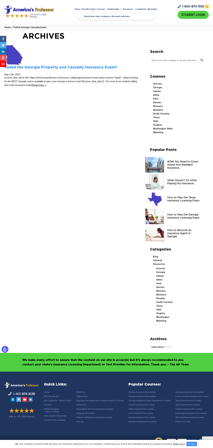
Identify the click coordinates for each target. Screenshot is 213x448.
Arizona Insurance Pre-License (142, 392)
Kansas (157, 102)
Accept (192, 443)
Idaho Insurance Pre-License (141, 409)
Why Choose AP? (51, 396)
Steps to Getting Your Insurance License (94, 417)
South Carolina (161, 113)
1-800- (193, 6)
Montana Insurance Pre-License (189, 392)
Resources (128, 9)
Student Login (193, 15)
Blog (155, 256)
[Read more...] (38, 85)
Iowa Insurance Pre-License (140, 413)
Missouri (158, 106)
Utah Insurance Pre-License (187, 405)
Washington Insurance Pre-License (190, 413)
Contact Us (141, 9)
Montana (158, 109)
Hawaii (157, 91)
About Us (80, 392)
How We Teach (88, 9)
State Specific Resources (55, 416)
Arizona (157, 83)
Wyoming (158, 132)
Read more (179, 443)
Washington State (163, 128)
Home (77, 9)
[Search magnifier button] (81, 16)
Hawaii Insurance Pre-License (141, 405)
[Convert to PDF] (3, 58)
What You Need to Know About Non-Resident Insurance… (182, 165)
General (157, 260)
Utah (155, 121)
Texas (156, 117)
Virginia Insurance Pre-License (188, 409)
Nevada (160, 298)
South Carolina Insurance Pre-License (192, 396)
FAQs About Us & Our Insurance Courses (94, 409)
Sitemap (80, 421)
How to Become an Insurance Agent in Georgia (179, 233)
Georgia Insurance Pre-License (142, 396)
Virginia (157, 124)
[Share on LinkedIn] (3, 51)
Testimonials (113, 9)
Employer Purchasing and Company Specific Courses (100, 400)
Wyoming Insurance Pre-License (189, 417)
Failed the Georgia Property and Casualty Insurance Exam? (60, 67)
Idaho (156, 95)
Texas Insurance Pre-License (188, 400)
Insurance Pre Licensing (54, 420)
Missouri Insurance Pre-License (142, 421)
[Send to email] (3, 64)
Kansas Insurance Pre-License (141, 417)
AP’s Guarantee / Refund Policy (57, 400)
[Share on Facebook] (3, 39)
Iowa (155, 98)
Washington (162, 317)
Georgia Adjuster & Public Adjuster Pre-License (149, 400)
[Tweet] (3, 45)
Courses (101, 9)
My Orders (152, 9)
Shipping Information (85, 413)
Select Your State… (183, 421)
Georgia (157, 87)
